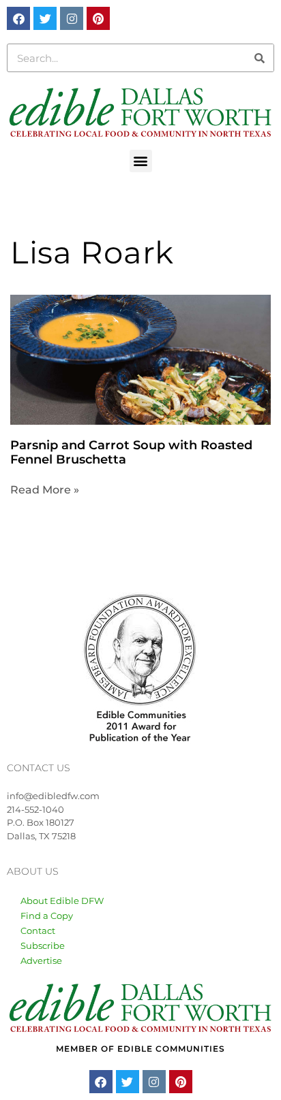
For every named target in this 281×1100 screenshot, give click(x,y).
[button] (141, 161)
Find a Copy (46, 915)
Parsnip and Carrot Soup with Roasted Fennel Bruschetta (131, 453)
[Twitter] (45, 18)
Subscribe (42, 945)
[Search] (259, 57)
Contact (37, 930)
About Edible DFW (62, 900)
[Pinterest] (98, 18)
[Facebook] (18, 18)
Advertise (41, 960)
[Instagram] (71, 18)
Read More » (44, 489)
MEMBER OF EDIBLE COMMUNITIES (140, 1049)
